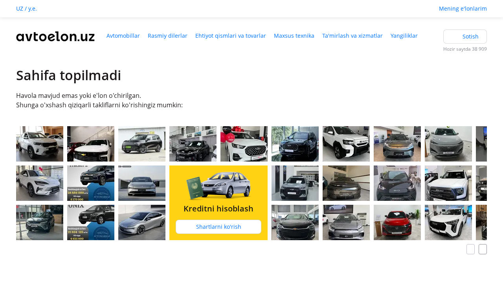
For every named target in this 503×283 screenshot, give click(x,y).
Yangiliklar (404, 35)
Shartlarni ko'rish (218, 226)
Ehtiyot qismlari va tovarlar (230, 35)
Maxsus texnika (294, 35)
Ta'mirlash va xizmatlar (352, 35)
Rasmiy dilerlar (167, 35)
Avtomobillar (123, 35)
